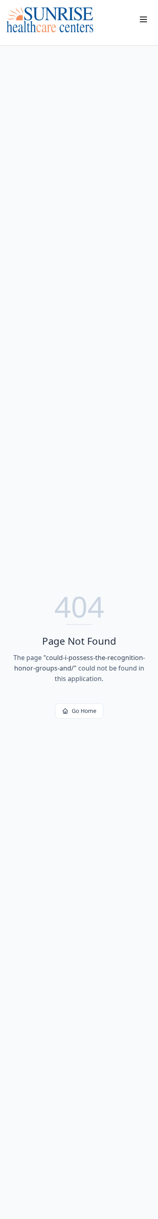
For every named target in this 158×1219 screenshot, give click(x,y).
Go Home (84, 711)
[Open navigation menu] (143, 19)
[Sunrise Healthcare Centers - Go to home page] (49, 19)
